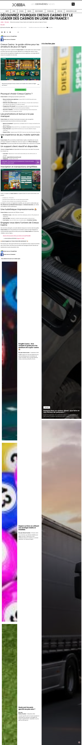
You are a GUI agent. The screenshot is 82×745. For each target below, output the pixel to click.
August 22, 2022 (20, 238)
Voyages (21, 11)
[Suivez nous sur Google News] (2, 37)
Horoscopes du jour (71, 11)
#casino (5, 235)
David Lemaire (26, 352)
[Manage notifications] (79, 742)
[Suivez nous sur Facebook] (2, 41)
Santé (7, 11)
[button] (73, 4)
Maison (29, 11)
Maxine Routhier (27, 532)
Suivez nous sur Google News (10, 36)
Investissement (39, 11)
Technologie (50, 11)
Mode (14, 11)
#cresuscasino (10, 235)
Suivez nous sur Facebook (9, 39)
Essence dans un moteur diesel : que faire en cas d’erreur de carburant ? (61, 411)
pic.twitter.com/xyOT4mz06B (23, 235)
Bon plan (60, 11)
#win (15, 235)
